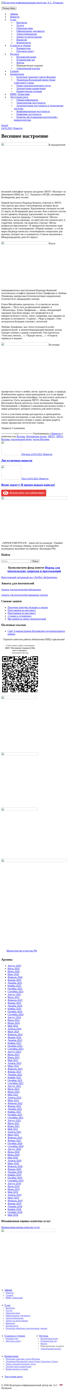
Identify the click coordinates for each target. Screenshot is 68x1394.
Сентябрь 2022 (15, 1083)
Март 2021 (13, 1134)
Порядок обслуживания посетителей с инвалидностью (36, 118)
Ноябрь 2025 (14, 985)
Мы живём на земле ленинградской (27, 618)
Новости (18, 128)
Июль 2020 (13, 1152)
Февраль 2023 (15, 1069)
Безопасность (12, 1326)
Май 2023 (13, 1060)
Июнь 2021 (14, 1126)
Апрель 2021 (14, 1132)
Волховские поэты (36, 436)
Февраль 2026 (15, 977)
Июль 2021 (13, 1123)
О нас (13, 19)
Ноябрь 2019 (14, 1175)
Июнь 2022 (14, 1091)
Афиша (8, 1290)
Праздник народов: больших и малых (28, 607)
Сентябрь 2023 (15, 1048)
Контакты (10, 1308)
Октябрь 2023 (15, 1046)
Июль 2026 (13, 968)
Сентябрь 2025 (15, 991)
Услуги (9, 1310)
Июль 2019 (13, 1186)
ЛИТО (51, 436)
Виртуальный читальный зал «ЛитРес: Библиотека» (29, 577)
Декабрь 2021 (15, 1109)
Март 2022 (13, 1100)
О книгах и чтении (14, 1335)
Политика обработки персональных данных (26, 1328)
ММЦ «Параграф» (14, 1298)
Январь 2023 (14, 1071)
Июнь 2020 (14, 1154)
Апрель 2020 (14, 1160)
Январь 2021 (14, 1140)
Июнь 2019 (14, 1189)
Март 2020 (13, 1163)
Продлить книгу (25, 51)
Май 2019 (13, 1192)
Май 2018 (13, 1215)
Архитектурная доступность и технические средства (38, 107)
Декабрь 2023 (15, 1040)
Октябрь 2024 (15, 1011)
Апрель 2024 (14, 1028)
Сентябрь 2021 (15, 1117)
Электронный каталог (28, 68)
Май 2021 (13, 1129)
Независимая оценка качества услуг (20, 1227)
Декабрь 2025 (15, 983)
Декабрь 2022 (15, 1074)
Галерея (9, 1295)
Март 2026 (13, 974)
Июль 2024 (13, 1020)
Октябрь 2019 (15, 1177)
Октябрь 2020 (15, 1143)
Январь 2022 (14, 1106)
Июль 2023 (13, 1054)
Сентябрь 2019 (15, 1180)
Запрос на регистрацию (17, 1321)
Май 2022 (13, 1094)
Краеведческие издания (17, 1369)
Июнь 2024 (14, 1023)
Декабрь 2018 (15, 1206)
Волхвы (21, 436)
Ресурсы (43, 1335)
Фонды (43, 1343)
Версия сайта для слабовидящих (27, 492)
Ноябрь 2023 (14, 1043)
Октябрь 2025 (15, 988)
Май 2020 (13, 1157)
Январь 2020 (14, 1169)
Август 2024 (14, 1017)
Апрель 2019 (14, 1195)
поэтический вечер (21, 439)
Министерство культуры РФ (21, 950)
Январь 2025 (14, 1003)
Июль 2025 (13, 997)
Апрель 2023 (14, 1063)
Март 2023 (13, 1066)
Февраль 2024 (15, 1034)
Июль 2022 (13, 1089)
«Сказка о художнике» (20, 616)
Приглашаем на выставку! (22, 610)
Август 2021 (14, 1120)
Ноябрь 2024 (14, 1008)
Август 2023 (14, 1051)
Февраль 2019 (15, 1200)
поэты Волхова (41, 439)
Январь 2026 (14, 980)
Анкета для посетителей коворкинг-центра (24, 595)
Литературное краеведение (18, 1366)
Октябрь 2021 (15, 1114)
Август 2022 (14, 1086)
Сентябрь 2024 (15, 1014)
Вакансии (10, 1323)
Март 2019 (13, 1197)
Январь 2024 (14, 1037)
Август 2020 (14, 1149)
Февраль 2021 (15, 1137)
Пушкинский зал (48, 1341)
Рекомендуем (12, 1338)
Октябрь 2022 (15, 1080)
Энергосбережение (15, 1318)
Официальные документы (18, 1315)
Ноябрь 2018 (14, 1209)
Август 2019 (14, 1183)
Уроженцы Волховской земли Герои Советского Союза (34, 81)
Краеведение (11, 1356)
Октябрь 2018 (15, 1212)
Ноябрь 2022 (14, 1077)
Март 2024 (13, 1031)
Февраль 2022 (15, 1103)
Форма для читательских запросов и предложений (34, 569)
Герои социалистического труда (21, 1364)
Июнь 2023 (14, 1057)
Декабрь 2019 (15, 1172)
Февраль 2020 (15, 1166)
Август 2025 (14, 994)
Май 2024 (13, 1026)
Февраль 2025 (15, 1000)
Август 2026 (14, 965)
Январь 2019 (14, 1203)
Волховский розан (49, 1338)
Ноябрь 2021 (14, 1111)
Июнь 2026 (14, 971)
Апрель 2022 (14, 1097)
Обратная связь (13, 1313)
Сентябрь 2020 (15, 1146)
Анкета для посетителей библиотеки (21, 589)
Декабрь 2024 (15, 1005)
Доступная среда (13, 1376)
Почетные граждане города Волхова (23, 1359)
